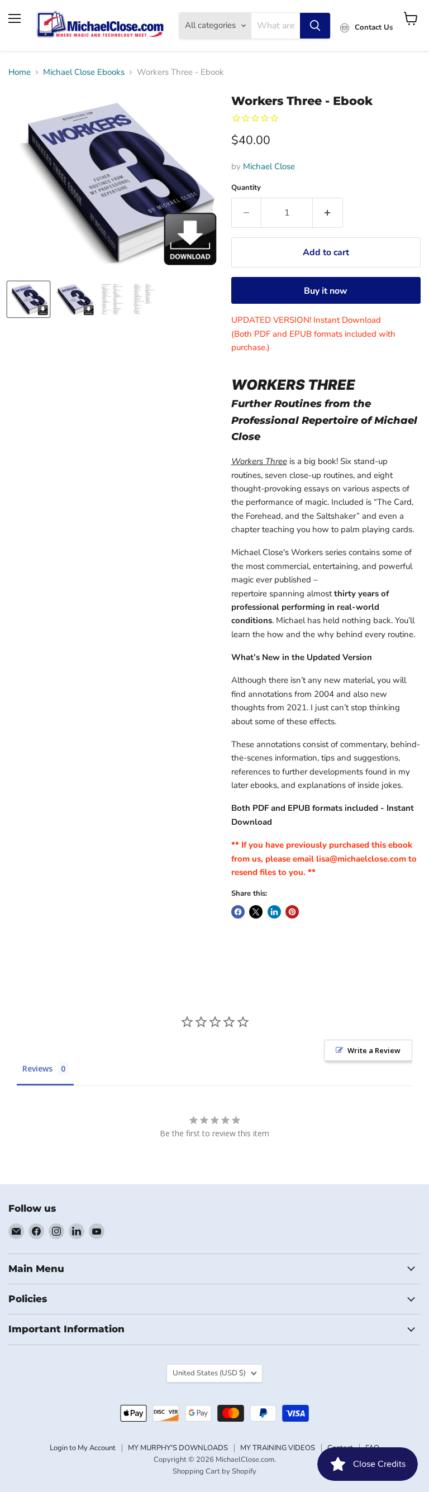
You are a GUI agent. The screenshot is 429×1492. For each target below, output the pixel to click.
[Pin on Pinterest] (292, 912)
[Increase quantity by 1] (328, 213)
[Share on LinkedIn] (274, 912)
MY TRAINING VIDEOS (277, 1448)
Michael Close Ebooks (84, 72)
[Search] (315, 26)
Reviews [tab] (37, 1068)
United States (209, 1373)
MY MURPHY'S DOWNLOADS (178, 1448)
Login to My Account (83, 1448)
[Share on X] (256, 912)
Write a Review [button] (374, 1050)
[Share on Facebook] (238, 912)
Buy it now (325, 291)
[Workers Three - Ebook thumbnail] (28, 299)
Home (19, 72)
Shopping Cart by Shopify (214, 1471)
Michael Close (269, 166)
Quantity (246, 188)
